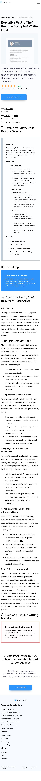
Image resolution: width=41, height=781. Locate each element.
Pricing (3, 756)
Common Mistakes (8, 119)
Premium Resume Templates (10, 722)
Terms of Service (34, 768)
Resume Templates (7, 709)
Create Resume (20, 687)
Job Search (4, 739)
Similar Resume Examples (10, 122)
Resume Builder (6, 736)
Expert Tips (5, 112)
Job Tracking (5, 742)
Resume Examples (7, 728)
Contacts (4, 759)
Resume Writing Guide (9, 115)
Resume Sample (7, 108)
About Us (4, 752)
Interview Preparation (8, 745)
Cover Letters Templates (9, 725)
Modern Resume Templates (10, 719)
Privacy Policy (25, 768)
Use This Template (13, 97)
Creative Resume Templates (10, 712)
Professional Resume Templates (11, 716)
